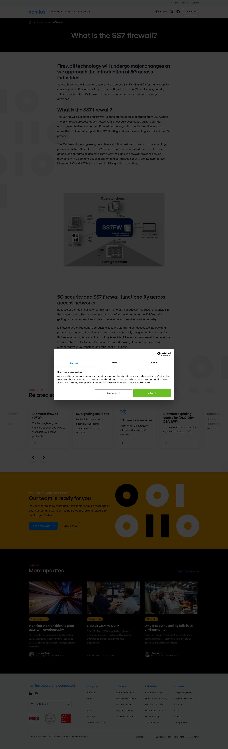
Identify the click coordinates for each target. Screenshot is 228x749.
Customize (112, 393)
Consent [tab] (74, 363)
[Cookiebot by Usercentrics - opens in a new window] (159, 354)
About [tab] (154, 363)
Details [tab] (114, 363)
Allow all (152, 393)
